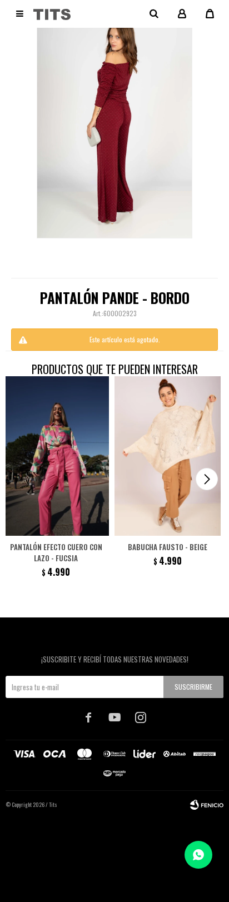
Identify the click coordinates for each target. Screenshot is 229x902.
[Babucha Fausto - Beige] (167, 456)
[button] (207, 479)
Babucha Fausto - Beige (167, 546)
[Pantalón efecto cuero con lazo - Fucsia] (56, 456)
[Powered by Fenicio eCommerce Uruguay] (206, 804)
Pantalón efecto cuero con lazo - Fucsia (56, 552)
